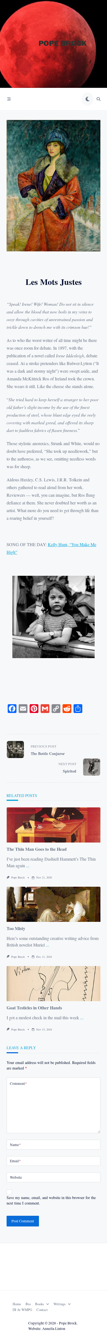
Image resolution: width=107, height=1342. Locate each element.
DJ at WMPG (22, 1309)
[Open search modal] (98, 99)
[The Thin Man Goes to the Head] (53, 825)
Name (15, 1144)
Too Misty (16, 928)
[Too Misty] (53, 904)
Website (16, 1177)
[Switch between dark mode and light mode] (87, 99)
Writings (60, 1303)
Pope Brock (18, 877)
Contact (42, 1309)
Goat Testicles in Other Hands (34, 1007)
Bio (28, 1303)
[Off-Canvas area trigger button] (9, 99)
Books (39, 1303)
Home (17, 1303)
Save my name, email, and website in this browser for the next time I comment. (51, 1200)
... (27, 865)
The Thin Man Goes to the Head (37, 849)
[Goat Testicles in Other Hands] (53, 983)
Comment (18, 1083)
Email (15, 1160)
